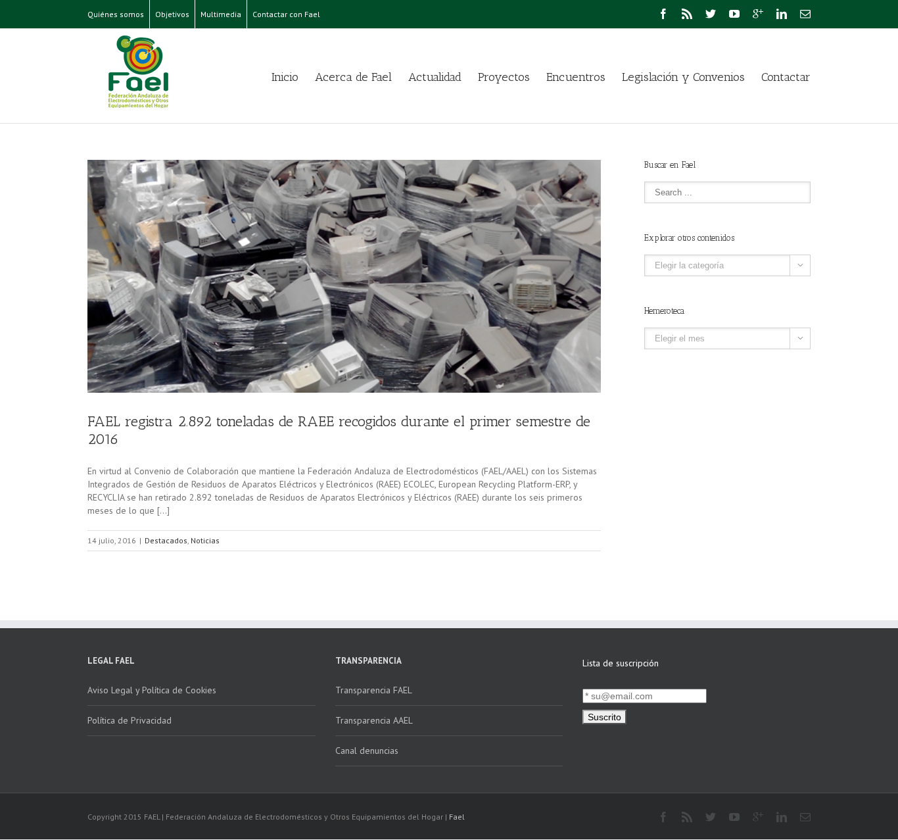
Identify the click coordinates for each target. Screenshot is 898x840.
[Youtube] (734, 14)
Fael (457, 817)
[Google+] (758, 14)
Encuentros (575, 77)
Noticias (205, 540)
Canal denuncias (366, 750)
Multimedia (221, 14)
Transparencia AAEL (374, 720)
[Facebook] (663, 14)
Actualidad (434, 77)
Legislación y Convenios (683, 77)
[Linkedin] (781, 14)
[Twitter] (710, 14)
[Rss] (687, 14)
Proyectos (504, 77)
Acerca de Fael (353, 77)
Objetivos (172, 14)
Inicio (285, 77)
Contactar (786, 77)
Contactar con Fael (286, 14)
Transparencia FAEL (373, 690)
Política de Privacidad (129, 720)
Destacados (166, 540)
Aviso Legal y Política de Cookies (151, 690)
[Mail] (805, 14)
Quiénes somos (115, 14)
